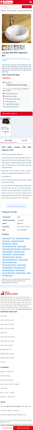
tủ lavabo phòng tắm (8, 270)
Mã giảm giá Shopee (7, 358)
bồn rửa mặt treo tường (9, 246)
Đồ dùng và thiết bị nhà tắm (25, 10)
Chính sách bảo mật (7, 320)
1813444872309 (7, 275)
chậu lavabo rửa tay (18, 254)
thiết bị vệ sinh (6, 238)
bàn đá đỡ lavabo (7, 252)
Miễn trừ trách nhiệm (7, 328)
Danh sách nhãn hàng (7, 337)
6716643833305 (7, 268)
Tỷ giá (11, 420)
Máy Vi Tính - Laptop (7, 392)
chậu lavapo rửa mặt (8, 257)
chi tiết (24, 140)
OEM (10, 59)
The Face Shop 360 (20, 420)
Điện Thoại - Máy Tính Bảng (9, 384)
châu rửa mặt (26, 249)
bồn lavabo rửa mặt (19, 268)
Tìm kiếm (27, 7)
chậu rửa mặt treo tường (9, 262)
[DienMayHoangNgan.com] (9, 2)
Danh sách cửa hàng (7, 341)
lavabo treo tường (19, 252)
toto (13, 238)
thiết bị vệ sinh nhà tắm (23, 238)
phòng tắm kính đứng (17, 241)
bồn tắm (15, 244)
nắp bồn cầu (6, 241)
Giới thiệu (8, 140)
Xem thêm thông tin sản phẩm (16, 206)
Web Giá (2, 422)
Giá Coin (7, 422)
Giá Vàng (28, 420)
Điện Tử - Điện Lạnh (7, 371)
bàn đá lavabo (20, 270)
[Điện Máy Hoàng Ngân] (9, 293)
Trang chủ (3, 10)
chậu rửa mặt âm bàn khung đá (11, 249)
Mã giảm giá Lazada (7, 353)
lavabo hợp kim (6, 254)
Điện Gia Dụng (5, 376)
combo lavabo (21, 246)
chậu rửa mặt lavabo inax (9, 259)
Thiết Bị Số (4, 388)
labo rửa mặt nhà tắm (8, 273)
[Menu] (30, 2)
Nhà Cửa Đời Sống (11, 10)
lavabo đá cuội (21, 265)
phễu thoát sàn (6, 244)
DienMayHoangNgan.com (14, 425)
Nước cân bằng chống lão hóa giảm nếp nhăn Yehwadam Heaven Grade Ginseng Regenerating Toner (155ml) (16, 280)
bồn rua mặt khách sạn (9, 265)
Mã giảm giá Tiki (5, 349)
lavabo (29, 273)
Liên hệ (2, 362)
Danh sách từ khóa (6, 345)
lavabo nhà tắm (20, 273)
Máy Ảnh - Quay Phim (7, 397)
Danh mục (3, 333)
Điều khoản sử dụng (7, 324)
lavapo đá (19, 257)
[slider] (4, 47)
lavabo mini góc (23, 259)
